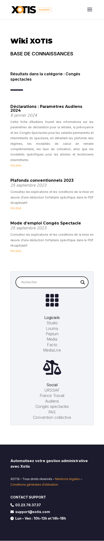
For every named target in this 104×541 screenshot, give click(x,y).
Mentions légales (67, 479)
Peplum (52, 333)
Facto (52, 344)
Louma (52, 328)
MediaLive (52, 350)
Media (52, 339)
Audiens (52, 401)
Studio (52, 322)
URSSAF (52, 390)
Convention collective (52, 417)
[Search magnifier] (82, 282)
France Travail (52, 395)
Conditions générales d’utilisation (34, 484)
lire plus (16, 165)
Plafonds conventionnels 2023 (42, 180)
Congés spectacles (52, 406)
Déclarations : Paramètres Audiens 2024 (46, 108)
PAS (52, 412)
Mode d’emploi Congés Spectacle (45, 223)
